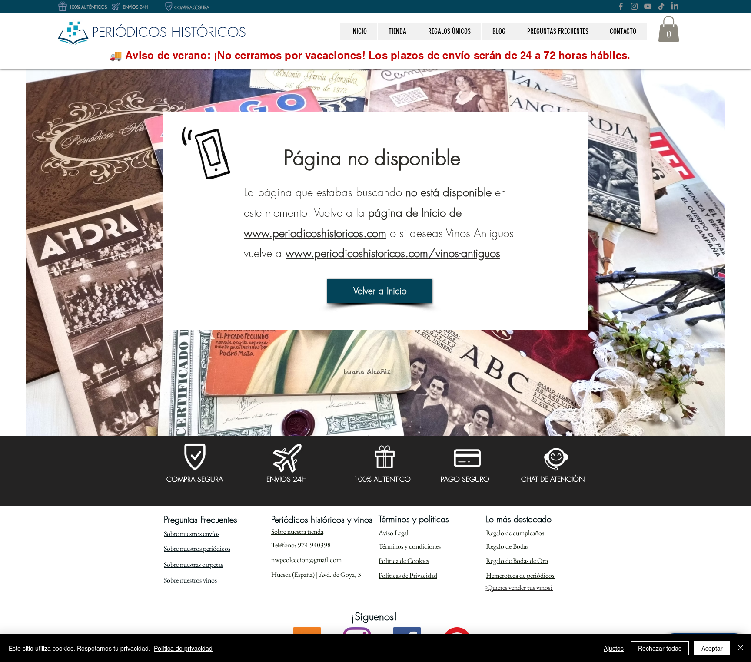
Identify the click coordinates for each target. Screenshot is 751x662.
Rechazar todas (659, 648)
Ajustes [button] (614, 648)
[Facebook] (620, 6)
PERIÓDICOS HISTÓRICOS (169, 32)
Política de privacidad (183, 648)
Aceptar (712, 648)
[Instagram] (634, 6)
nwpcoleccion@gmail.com (306, 559)
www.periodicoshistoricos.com (315, 233)
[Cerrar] (740, 648)
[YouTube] (647, 6)
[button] (449, 31)
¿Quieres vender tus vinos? (519, 587)
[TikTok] (661, 6)
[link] (669, 29)
